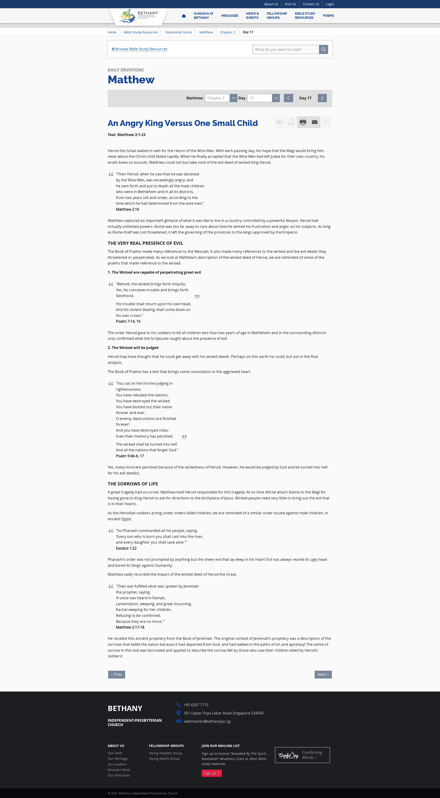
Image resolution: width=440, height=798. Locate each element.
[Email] (314, 122)
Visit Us (290, 4)
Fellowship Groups (277, 15)
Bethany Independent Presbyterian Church (138, 15)
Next (323, 674)
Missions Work (119, 770)
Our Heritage (118, 759)
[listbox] (221, 98)
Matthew (206, 32)
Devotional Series (178, 32)
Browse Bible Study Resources (141, 49)
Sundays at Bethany (204, 15)
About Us (271, 4)
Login (330, 4)
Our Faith (115, 753)
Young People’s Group (165, 753)
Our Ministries (119, 775)
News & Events (252, 15)
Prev (117, 674)
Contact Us (311, 4)
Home (112, 32)
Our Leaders (117, 764)
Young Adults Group (164, 759)
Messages (229, 15)
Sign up (211, 773)
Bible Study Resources (305, 15)
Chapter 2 (227, 32)
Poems (328, 15)
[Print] (303, 122)
